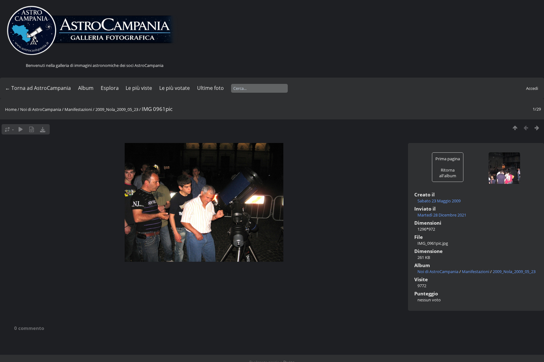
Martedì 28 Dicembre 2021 (441, 215)
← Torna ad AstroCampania (38, 88)
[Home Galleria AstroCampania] (94, 30)
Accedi (532, 88)
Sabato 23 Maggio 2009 (439, 201)
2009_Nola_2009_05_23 (116, 109)
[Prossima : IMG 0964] (536, 127)
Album (86, 88)
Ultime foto (210, 88)
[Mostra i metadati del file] (31, 129)
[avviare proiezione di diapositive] (20, 129)
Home (11, 109)
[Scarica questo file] (42, 129)
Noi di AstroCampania (40, 109)
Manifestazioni (78, 109)
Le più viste (139, 88)
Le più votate (174, 88)
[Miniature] (514, 127)
